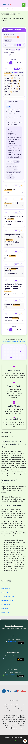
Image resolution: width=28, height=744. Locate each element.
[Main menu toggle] (24, 5)
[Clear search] (15, 45)
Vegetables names (6, 585)
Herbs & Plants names (7, 600)
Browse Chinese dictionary (19, 341)
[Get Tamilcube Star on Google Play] (21, 643)
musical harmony (12, 169)
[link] (7, 63)
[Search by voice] (17, 45)
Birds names (4, 608)
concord (16, 161)
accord (18, 172)
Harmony (7, 40)
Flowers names (5, 588)
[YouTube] (10, 741)
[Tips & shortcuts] (18, 37)
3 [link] (17, 63)
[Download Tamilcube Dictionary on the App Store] (9, 676)
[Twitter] (17, 741)
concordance (11, 164)
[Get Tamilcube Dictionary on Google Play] (20, 676)
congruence (10, 177)
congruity (9, 175)
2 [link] (14, 63)
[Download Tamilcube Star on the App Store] (11, 642)
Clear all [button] (11, 34)
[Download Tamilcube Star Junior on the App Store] (9, 659)
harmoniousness (12, 166)
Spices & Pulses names (7, 596)
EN (20, 45)
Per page (6, 55)
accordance (10, 172)
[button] (17, 69)
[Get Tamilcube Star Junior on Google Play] (20, 659)
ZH (22, 45)
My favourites (10, 37)
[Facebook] (12, 741)
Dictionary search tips (7, 341)
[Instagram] (15, 741)
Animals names (5, 604)
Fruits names (4, 592)
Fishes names (5, 612)
